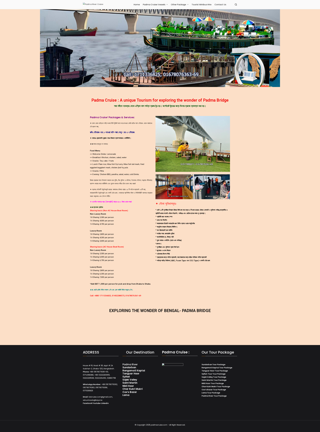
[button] (166, 4)
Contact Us (220, 4)
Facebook (87, 403)
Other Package (178, 4)
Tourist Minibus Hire (202, 4)
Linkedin (105, 403)
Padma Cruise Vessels (154, 4)
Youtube (96, 403)
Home (137, 4)
